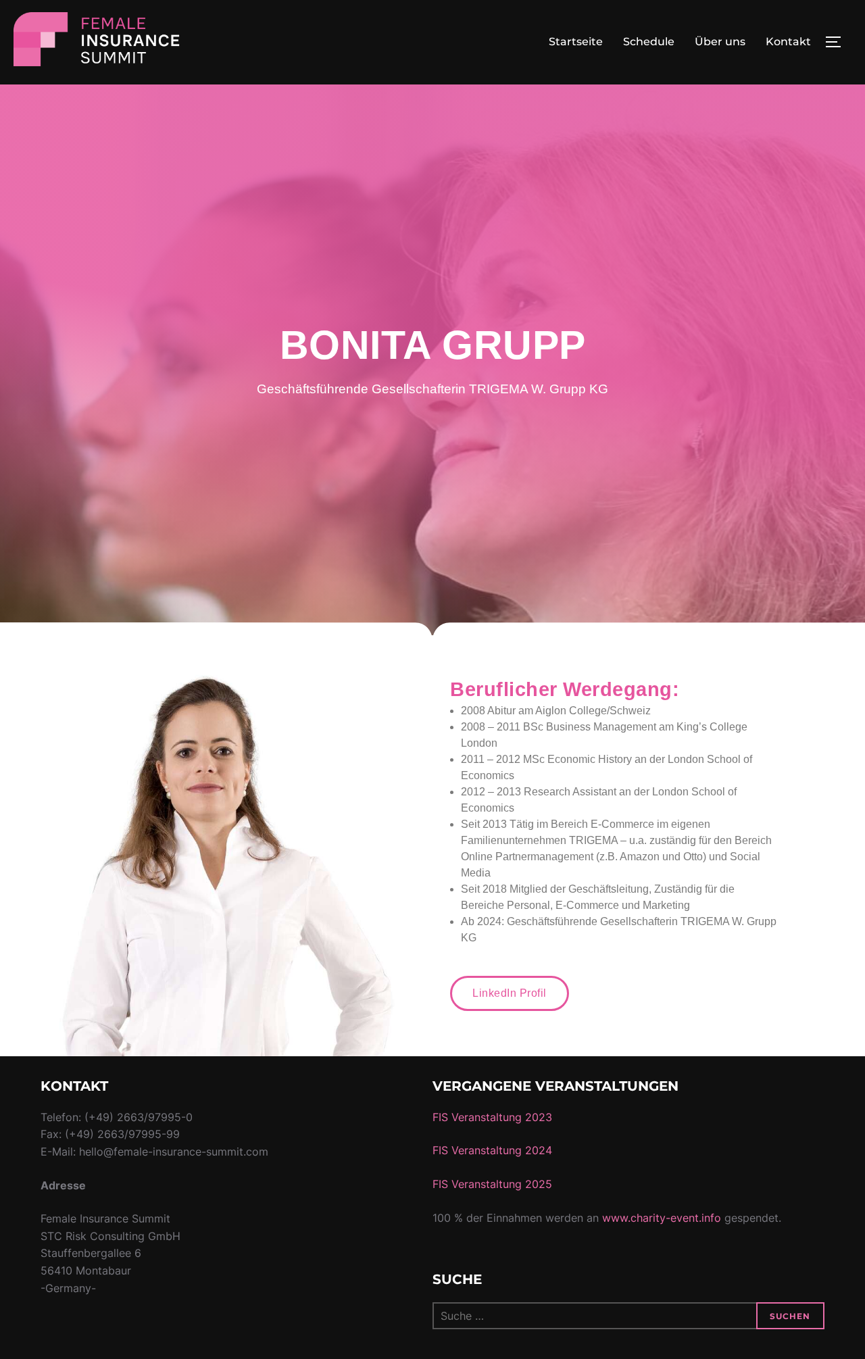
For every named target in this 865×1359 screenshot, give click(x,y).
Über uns (720, 41)
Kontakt (788, 41)
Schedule (648, 41)
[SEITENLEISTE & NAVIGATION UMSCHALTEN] (837, 42)
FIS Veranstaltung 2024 (492, 1150)
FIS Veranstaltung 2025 (492, 1184)
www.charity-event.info (661, 1218)
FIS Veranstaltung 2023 (492, 1117)
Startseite (576, 41)
